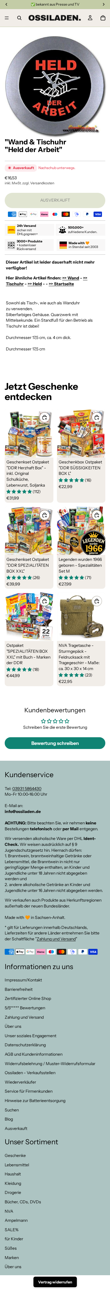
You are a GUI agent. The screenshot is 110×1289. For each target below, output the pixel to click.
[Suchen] (19, 17)
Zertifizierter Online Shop (28, 998)
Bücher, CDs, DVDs (23, 1201)
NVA (9, 1211)
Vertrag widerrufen (55, 1282)
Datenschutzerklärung (25, 1045)
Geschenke (15, 1155)
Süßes (11, 1248)
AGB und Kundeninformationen (33, 1054)
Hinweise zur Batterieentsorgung (35, 1100)
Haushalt (13, 1174)
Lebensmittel (17, 1164)
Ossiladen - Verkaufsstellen (30, 1073)
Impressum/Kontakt (23, 980)
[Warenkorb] (103, 17)
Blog (9, 1119)
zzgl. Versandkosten (38, 183)
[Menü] (6, 18)
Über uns (13, 1026)
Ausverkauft (16, 1128)
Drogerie (13, 1192)
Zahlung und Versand (56, 939)
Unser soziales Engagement (30, 1035)
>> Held (35, 283)
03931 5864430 (26, 788)
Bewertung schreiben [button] (55, 743)
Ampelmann (16, 1220)
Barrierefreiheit (19, 989)
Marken (12, 1257)
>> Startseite (61, 283)
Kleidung (13, 1183)
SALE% (11, 1229)
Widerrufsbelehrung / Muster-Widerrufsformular (50, 1063)
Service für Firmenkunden (29, 1091)
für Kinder (14, 1239)
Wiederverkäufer (20, 1082)
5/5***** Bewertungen (25, 1007)
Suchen (12, 1110)
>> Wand (70, 278)
